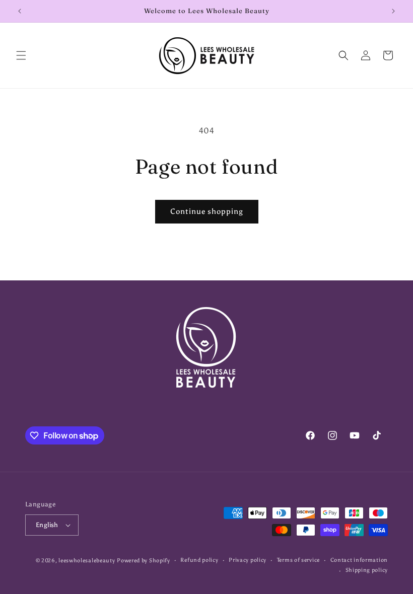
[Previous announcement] (20, 11)
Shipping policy (367, 570)
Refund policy (199, 560)
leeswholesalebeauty (86, 560)
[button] (21, 55)
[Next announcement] (393, 11)
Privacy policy (247, 560)
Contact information (359, 560)
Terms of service (298, 560)
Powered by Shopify (143, 560)
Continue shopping (206, 211)
